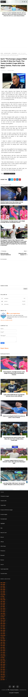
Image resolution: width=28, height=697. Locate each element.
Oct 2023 (3, 632)
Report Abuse (4, 348)
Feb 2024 (3, 625)
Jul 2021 (2, 678)
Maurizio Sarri (7, 53)
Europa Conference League (7, 509)
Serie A (2, 564)
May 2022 (3, 661)
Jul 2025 (2, 596)
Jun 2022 (3, 659)
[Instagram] (26, 2)
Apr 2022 (3, 662)
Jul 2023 (2, 637)
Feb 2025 (3, 605)
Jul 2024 (2, 616)
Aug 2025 (3, 594)
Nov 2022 (3, 650)
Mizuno (2, 537)
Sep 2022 (3, 654)
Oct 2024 (3, 611)
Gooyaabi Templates (14, 692)
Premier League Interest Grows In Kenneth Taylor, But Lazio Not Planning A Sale (14, 462)
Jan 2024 (3, 627)
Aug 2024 (3, 615)
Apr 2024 (3, 621)
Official (2, 541)
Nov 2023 (3, 630)
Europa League (4, 514)
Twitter (14, 301)
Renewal (2, 555)
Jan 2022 (3, 667)
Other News (14, 53)
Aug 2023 (3, 635)
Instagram (14, 304)
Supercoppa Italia (4, 569)
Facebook (14, 298)
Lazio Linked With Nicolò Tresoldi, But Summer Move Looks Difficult (14, 395)
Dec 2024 (3, 608)
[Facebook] (22, 2)
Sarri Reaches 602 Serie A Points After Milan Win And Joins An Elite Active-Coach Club (14, 439)
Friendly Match (4, 519)
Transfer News (4, 573)
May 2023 (3, 640)
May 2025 (3, 599)
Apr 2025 (3, 601)
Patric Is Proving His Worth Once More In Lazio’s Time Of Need (14, 416)
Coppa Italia (3, 505)
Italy (1, 528)
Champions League (5, 496)
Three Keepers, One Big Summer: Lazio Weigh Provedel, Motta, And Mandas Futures (13, 221)
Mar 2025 (3, 603)
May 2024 (3, 620)
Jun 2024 (3, 618)
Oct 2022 (3, 652)
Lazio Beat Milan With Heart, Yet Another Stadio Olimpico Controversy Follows (14, 483)
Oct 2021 (3, 672)
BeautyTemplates (14, 690)
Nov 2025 (3, 589)
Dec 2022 (3, 649)
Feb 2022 (3, 666)
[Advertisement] (14, 33)
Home (2, 53)
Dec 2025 (3, 588)
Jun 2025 (3, 598)
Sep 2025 (3, 593)
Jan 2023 (3, 647)
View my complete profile (6, 320)
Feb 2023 (3, 645)
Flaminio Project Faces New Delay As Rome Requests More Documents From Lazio (12, 202)
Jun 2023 (3, 638)
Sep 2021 (3, 674)
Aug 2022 (3, 655)
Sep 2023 (3, 633)
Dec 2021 (3, 669)
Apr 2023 (3, 642)
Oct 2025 (3, 591)
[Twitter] (24, 2)
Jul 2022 (2, 657)
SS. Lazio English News (14, 313)
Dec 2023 (3, 628)
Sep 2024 (3, 613)
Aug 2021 (3, 676)
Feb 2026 (3, 584)
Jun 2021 (3, 679)
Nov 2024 (3, 610)
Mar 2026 (3, 582)
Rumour (2, 560)
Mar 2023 (3, 644)
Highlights (3, 523)
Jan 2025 (3, 606)
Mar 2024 (3, 623)
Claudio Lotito (3, 500)
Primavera (3, 550)
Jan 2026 (3, 586)
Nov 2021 (3, 671)
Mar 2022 (3, 664)
